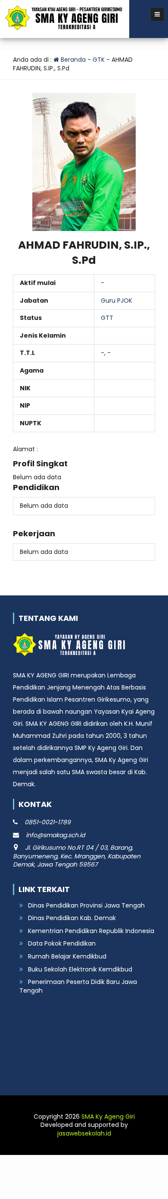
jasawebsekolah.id (84, 1133)
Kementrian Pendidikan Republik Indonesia (91, 931)
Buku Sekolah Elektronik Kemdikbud (80, 969)
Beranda (72, 59)
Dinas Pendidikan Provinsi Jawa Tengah (86, 905)
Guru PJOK (116, 300)
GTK (99, 59)
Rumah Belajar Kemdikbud (67, 956)
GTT (107, 317)
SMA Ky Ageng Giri (108, 1116)
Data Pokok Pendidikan (62, 943)
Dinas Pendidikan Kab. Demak (72, 918)
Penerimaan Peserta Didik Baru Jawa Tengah (78, 986)
